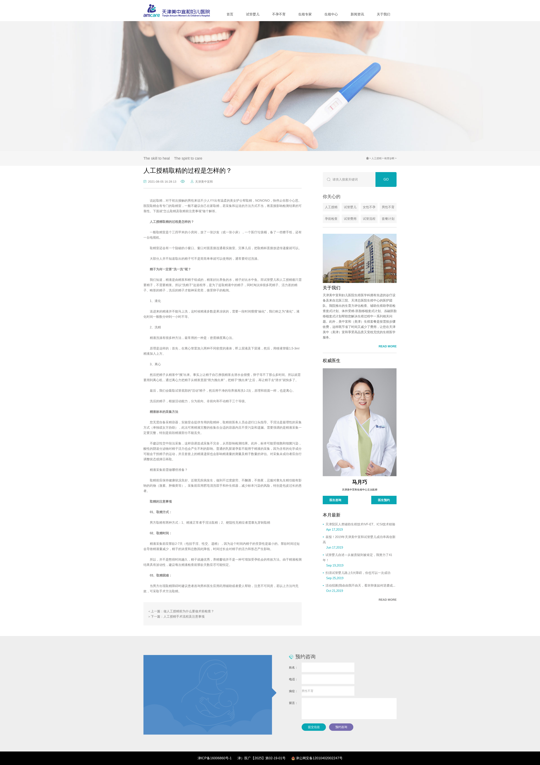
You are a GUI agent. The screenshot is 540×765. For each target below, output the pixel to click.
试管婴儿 (252, 14)
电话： (293, 679)
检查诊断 (389, 158)
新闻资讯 (357, 14)
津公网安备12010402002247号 (319, 758)
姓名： (293, 667)
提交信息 (314, 727)
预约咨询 (341, 727)
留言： (293, 703)
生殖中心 (331, 14)
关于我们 (383, 14)
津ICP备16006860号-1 (215, 758)
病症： (293, 691)
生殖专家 (305, 14)
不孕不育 (279, 14)
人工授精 (376, 158)
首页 (230, 14)
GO (386, 179)
